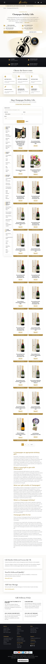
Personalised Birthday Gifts (8, 147)
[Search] (35, 2)
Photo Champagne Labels (8, 224)
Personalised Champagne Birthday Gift (20, 302)
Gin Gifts (7, 167)
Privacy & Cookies (20, 630)
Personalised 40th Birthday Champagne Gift (36, 250)
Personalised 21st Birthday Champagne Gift (36, 355)
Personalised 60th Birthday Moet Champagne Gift (35, 223)
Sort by (6, 112)
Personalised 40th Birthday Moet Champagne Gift (20, 197)
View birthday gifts (9, 589)
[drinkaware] (23, 660)
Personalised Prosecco (8, 220)
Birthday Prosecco (20, 639)
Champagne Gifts (8, 156)
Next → (32, 444)
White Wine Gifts (33, 630)
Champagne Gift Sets (7, 639)
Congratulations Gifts (8, 238)
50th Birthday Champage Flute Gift (36, 434)
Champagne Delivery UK (8, 638)
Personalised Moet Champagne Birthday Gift (36, 142)
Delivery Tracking (6, 629)
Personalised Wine (8, 216)
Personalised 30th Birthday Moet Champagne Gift (20, 276)
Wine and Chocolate (8, 184)
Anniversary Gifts (8, 234)
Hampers (5, 642)
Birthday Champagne (8, 135)
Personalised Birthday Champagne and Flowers (35, 171)
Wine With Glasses (7, 192)
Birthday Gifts (7, 132)
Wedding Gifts (8, 247)
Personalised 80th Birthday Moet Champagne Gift (35, 302)
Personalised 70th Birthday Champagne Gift (20, 408)
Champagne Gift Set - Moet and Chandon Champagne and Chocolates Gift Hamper (20, 143)
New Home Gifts (7, 251)
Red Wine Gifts (33, 629)
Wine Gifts (7, 159)
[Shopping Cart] (38, 2)
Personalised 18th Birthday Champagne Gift (36, 329)
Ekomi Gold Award (7, 632)
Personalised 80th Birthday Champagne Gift (20, 381)
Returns (18, 633)
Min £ (24, 112)
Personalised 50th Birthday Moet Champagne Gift (35, 197)
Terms (18, 632)
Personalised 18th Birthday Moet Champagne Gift (20, 329)
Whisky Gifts (7, 171)
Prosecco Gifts (8, 143)
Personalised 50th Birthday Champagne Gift (20, 223)
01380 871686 (33, 641)
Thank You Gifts (7, 242)
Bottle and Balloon (7, 197)
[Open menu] (5, 2)
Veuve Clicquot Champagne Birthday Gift (20, 434)
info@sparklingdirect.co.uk (35, 638)
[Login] (41, 2)
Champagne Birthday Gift (20, 171)
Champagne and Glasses (8, 187)
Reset (27, 121)
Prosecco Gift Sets (20, 638)
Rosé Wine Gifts (33, 632)
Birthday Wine (7, 139)
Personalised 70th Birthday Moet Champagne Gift (35, 276)
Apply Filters (21, 121)
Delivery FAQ (5, 630)
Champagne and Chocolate (8, 179)
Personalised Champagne (8, 213)
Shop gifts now (8, 578)
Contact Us (19, 629)
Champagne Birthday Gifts (12, 8)
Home (4, 8)
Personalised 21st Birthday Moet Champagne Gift (20, 355)
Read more (26, 22)
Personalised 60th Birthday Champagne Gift (20, 250)
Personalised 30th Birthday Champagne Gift (36, 408)
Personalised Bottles (7, 643)
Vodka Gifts (19, 647)
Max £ (5, 116)
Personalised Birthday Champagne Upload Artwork (35, 381)
